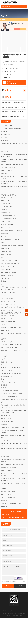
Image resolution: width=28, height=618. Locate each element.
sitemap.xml (22, 611)
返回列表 (7, 514)
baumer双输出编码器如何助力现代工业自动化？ (14, 116)
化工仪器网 (10, 611)
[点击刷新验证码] (18, 578)
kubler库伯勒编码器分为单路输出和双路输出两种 (14, 107)
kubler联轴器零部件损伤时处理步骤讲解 (13, 111)
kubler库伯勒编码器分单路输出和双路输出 (13, 102)
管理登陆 (16, 611)
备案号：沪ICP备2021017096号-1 (15, 615)
